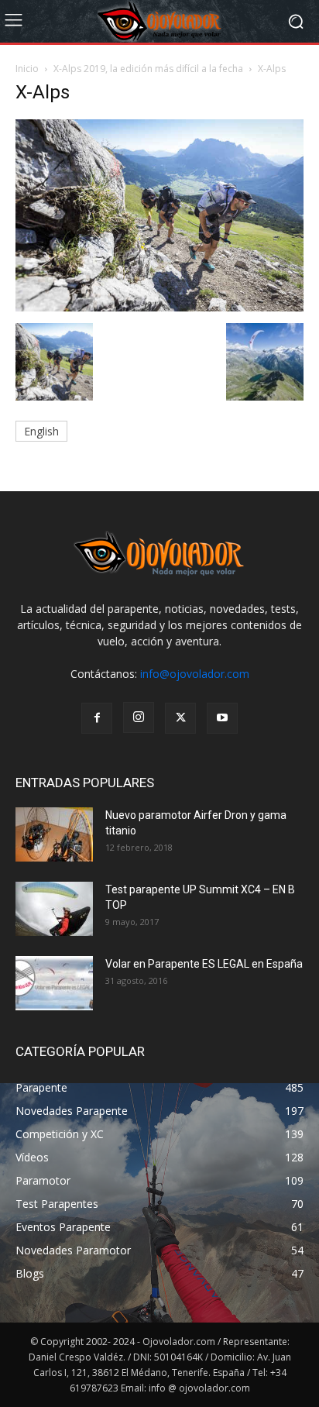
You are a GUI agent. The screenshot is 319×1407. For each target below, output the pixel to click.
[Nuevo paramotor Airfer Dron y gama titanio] (54, 834)
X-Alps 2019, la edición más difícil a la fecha (148, 68)
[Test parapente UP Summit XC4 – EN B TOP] (54, 909)
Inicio (27, 68)
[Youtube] (222, 718)
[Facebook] (96, 718)
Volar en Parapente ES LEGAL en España (204, 964)
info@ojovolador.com (194, 673)
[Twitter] (180, 718)
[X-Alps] (159, 307)
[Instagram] (138, 717)
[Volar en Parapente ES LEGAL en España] (54, 983)
